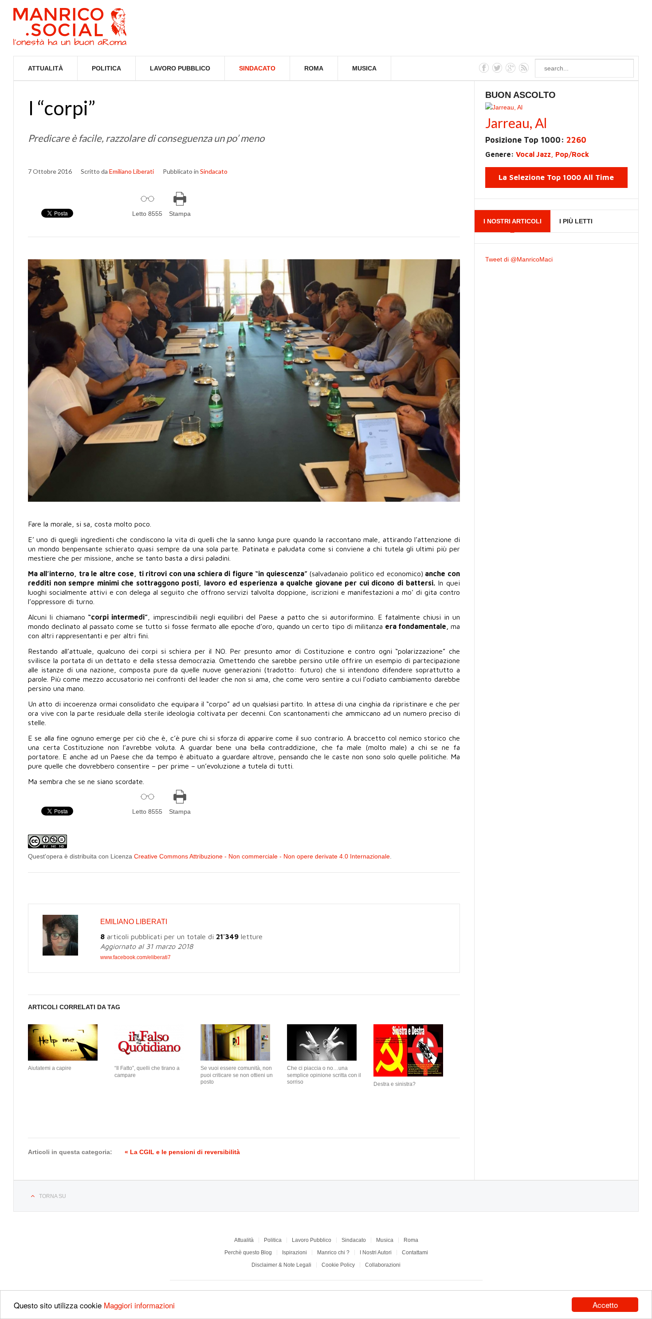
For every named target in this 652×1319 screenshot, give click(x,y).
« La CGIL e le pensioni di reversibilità (182, 1151)
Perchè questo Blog (248, 1252)
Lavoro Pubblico (180, 68)
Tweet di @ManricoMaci (519, 259)
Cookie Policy (338, 1265)
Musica (364, 68)
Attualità (45, 68)
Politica (106, 68)
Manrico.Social (89, 28)
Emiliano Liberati (131, 171)
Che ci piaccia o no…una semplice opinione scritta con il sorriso (324, 1075)
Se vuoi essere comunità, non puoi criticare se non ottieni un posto (236, 1075)
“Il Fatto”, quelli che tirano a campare (147, 1071)
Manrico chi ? (333, 1252)
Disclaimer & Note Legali (281, 1265)
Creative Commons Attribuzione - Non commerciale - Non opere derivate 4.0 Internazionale (262, 856)
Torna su (52, 1196)
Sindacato (257, 68)
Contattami (415, 1252)
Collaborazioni (383, 1265)
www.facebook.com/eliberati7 (135, 957)
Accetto (605, 1304)
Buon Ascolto (520, 95)
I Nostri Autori (376, 1252)
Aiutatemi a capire (49, 1068)
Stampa (180, 213)
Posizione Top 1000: (535, 139)
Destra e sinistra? (394, 1084)
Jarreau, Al (516, 123)
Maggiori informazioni (139, 1305)
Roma (313, 68)
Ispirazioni (294, 1252)
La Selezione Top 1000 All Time (556, 177)
